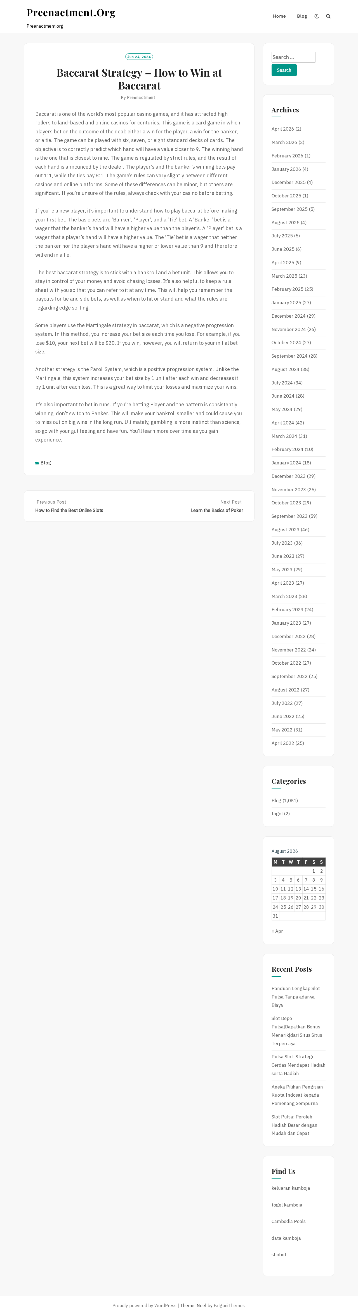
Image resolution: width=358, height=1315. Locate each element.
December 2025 (289, 182)
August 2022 (286, 690)
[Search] (328, 16)
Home (279, 16)
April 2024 (283, 423)
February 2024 (287, 449)
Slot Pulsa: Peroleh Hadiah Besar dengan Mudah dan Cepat (294, 1125)
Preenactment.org (71, 12)
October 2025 (286, 196)
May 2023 (282, 569)
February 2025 (287, 289)
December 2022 (289, 636)
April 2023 (283, 583)
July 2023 (282, 543)
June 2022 (283, 716)
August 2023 (286, 530)
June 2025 (283, 249)
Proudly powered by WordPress (144, 1305)
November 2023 (289, 490)
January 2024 (286, 463)
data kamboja (286, 1238)
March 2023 (284, 596)
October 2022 (286, 663)
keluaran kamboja (291, 1188)
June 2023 (283, 556)
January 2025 (286, 302)
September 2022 (290, 676)
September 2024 (290, 356)
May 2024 (282, 409)
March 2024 (284, 436)
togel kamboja (287, 1205)
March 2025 (284, 276)
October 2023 (286, 503)
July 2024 (282, 383)
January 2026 (286, 169)
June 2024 (283, 396)
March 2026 (284, 142)
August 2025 (286, 222)
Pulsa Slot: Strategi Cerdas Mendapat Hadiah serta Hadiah (299, 1065)
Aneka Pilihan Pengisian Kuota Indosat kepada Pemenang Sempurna (297, 1095)
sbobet (279, 1255)
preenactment (141, 97)
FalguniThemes (229, 1305)
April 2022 (283, 743)
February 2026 (287, 156)
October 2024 (286, 342)
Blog (302, 16)
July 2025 (282, 236)
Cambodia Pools (289, 1221)
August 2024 (286, 369)
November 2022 (289, 650)
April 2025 (283, 262)
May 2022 (282, 730)
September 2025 (290, 209)
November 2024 (289, 329)
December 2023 (289, 476)
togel (277, 814)
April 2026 (283, 129)
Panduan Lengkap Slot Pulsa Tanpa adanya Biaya (296, 996)
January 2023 (286, 623)
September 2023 (290, 516)
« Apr (277, 931)
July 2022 (282, 703)
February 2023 (287, 609)
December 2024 (289, 316)
